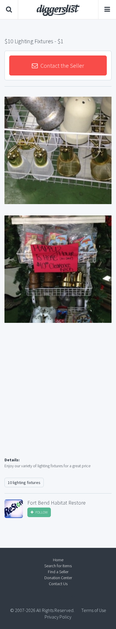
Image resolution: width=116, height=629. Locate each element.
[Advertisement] (58, 397)
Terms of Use (93, 610)
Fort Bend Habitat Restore (56, 503)
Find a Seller (58, 571)
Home (58, 559)
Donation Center (58, 577)
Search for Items (58, 565)
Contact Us (58, 583)
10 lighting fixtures (24, 482)
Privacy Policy (58, 617)
